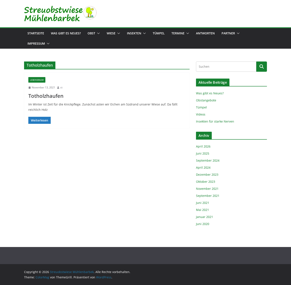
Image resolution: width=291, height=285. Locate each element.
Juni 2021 (202, 203)
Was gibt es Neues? (66, 33)
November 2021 (207, 189)
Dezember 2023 (207, 174)
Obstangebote (206, 100)
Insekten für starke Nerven (215, 121)
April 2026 (203, 146)
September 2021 (207, 196)
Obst (91, 33)
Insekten (134, 33)
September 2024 (207, 160)
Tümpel (159, 33)
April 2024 (203, 167)
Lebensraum (37, 79)
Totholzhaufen (45, 95)
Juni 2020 (202, 224)
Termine (177, 33)
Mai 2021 (202, 210)
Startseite (35, 33)
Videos (200, 114)
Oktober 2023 (205, 182)
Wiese (111, 33)
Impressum (36, 43)
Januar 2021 (204, 217)
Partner (228, 33)
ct (61, 87)
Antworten (205, 33)
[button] (97, 33)
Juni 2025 (202, 153)
